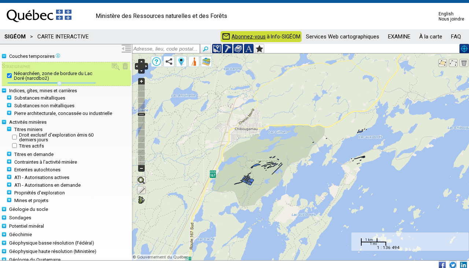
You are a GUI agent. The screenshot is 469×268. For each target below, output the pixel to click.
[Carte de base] (206, 61)
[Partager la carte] (168, 61)
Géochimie (20, 234)
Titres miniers (28, 129)
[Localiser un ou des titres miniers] (227, 48)
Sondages (20, 217)
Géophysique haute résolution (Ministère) (52, 251)
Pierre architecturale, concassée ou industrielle (63, 113)
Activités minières (28, 122)
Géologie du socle (28, 209)
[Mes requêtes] (193, 61)
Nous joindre (451, 19)
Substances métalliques (39, 98)
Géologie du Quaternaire (34, 259)
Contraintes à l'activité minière (45, 162)
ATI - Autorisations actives (41, 177)
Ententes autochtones (37, 169)
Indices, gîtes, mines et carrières (43, 90)
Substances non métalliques (44, 105)
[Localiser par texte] (249, 48)
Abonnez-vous (249, 36)
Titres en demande (33, 154)
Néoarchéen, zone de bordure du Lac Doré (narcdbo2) (53, 76)
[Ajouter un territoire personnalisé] (259, 48)
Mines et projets (31, 200)
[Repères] (181, 61)
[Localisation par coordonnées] (217, 48)
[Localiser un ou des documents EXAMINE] (238, 48)
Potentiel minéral (26, 226)
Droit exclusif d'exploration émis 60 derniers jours (56, 137)
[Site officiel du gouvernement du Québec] (39, 24)
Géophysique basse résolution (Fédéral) (51, 243)
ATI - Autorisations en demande (47, 185)
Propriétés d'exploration (39, 192)
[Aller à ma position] (464, 48)
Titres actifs (31, 146)
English (446, 13)
